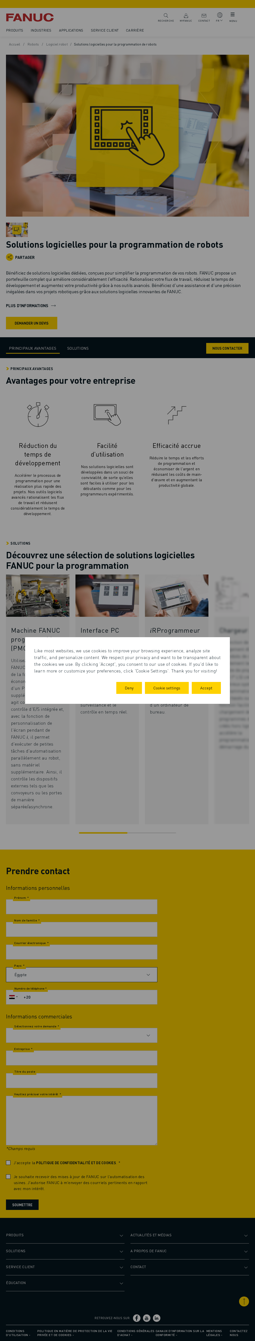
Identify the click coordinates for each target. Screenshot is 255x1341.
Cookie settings (166, 687)
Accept (206, 687)
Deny (129, 687)
